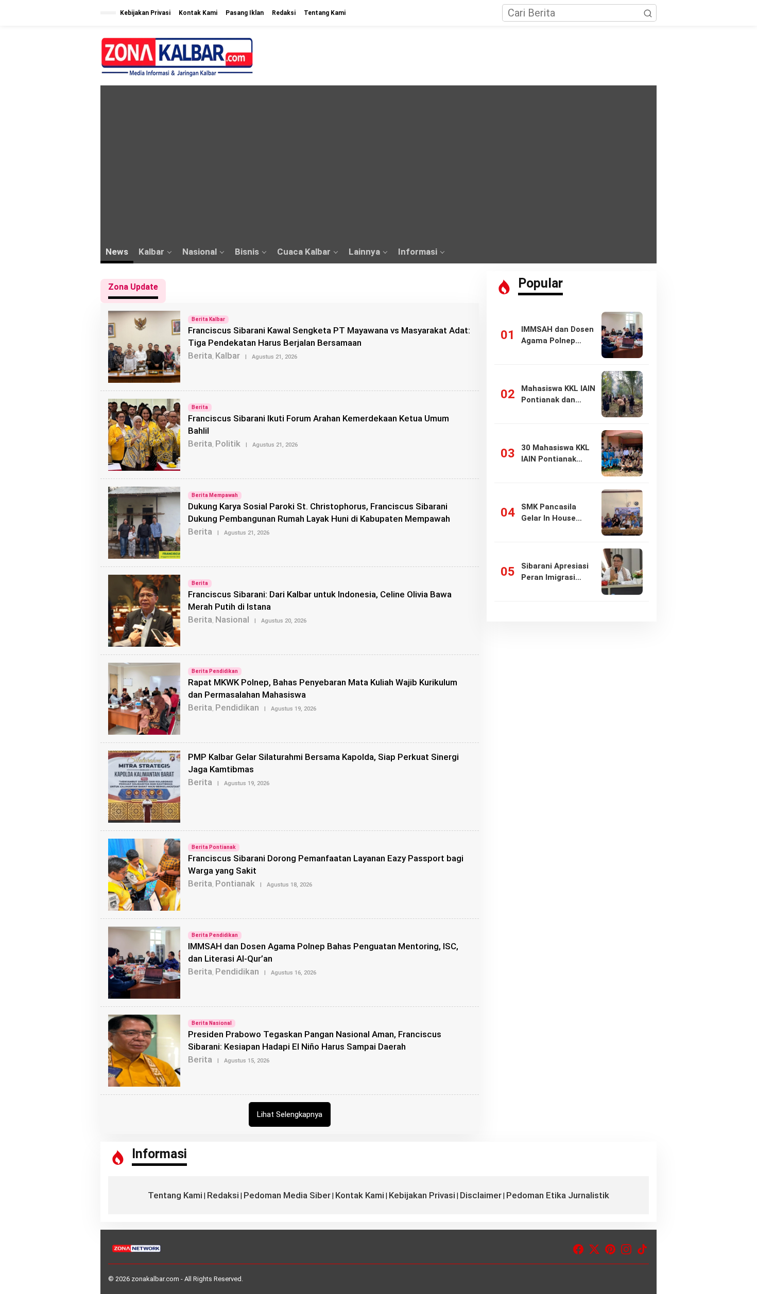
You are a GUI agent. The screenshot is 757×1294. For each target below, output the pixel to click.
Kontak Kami (359, 1195)
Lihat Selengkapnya (289, 1114)
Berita (200, 355)
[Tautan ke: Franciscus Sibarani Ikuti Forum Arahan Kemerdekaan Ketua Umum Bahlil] (144, 434)
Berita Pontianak (214, 847)
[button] (648, 13)
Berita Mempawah (215, 495)
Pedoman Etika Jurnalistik (557, 1195)
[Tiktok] (642, 1249)
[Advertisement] (378, 163)
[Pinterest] (610, 1249)
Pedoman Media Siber (287, 1195)
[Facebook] (578, 1249)
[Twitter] (594, 1249)
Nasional (232, 619)
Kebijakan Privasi (422, 1195)
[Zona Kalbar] (177, 57)
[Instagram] (626, 1249)
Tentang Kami (175, 1195)
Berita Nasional (212, 1023)
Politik (227, 443)
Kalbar (227, 355)
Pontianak (235, 883)
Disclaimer (481, 1195)
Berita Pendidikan (215, 671)
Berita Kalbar (208, 319)
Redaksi (223, 1195)
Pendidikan (237, 707)
